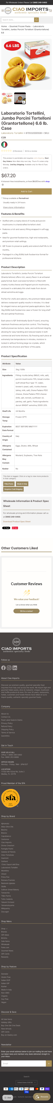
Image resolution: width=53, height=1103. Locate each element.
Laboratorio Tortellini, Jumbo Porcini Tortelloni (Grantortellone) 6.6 (25, 29)
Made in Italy (22, 484)
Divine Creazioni (7, 845)
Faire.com (5, 947)
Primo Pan (5, 877)
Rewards (4, 957)
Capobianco (6, 836)
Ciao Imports (6, 842)
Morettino (5, 871)
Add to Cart (26, 191)
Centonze (5, 839)
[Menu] (2, 10)
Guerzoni (4, 858)
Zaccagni (5, 912)
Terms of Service (8, 732)
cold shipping (39, 158)
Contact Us (5, 717)
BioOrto (4, 830)
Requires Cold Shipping (13, 489)
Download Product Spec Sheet (17, 521)
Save (16, 528)
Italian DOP (5, 980)
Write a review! (26, 611)
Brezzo (4, 833)
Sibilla (3, 886)
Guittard (4, 861)
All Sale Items (6, 1019)
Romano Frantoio (8, 880)
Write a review (31, 151)
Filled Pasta (8, 484)
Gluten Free (5, 977)
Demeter (4, 974)
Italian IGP (5, 983)
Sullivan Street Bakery (10, 890)
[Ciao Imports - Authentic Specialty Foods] (26, 10)
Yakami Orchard (7, 902)
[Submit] (36, 19)
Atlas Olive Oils (7, 827)
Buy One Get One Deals (10, 1025)
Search (26, 1076)
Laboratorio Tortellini (12, 133)
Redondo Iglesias (8, 883)
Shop (3, 929)
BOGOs (4, 938)
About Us (5, 714)
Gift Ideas (5, 935)
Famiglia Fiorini (7, 849)
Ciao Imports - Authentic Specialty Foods (22, 1097)
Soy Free (4, 999)
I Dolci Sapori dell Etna (10, 864)
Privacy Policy (7, 723)
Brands (4, 932)
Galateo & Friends (8, 852)
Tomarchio (5, 893)
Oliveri (3, 874)
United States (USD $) (25, 1082)
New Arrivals (6, 1029)
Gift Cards (5, 954)
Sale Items (5, 941)
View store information (14, 207)
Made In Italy (6, 990)
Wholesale (5, 944)
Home (4, 26)
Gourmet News (7, 951)
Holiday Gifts (6, 1022)
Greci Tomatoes (7, 855)
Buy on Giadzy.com (9, 1035)
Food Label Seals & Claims (11, 720)
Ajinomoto (5, 823)
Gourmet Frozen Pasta (19, 26)
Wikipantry (5, 908)
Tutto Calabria (7, 899)
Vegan (3, 1002)
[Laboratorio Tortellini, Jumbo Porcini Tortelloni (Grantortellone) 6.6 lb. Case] (20, 98)
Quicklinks (5, 736)
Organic (4, 996)
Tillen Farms (6, 896)
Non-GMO (5, 993)
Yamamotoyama (7, 905)
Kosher (4, 986)
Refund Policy (6, 726)
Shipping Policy (7, 729)
